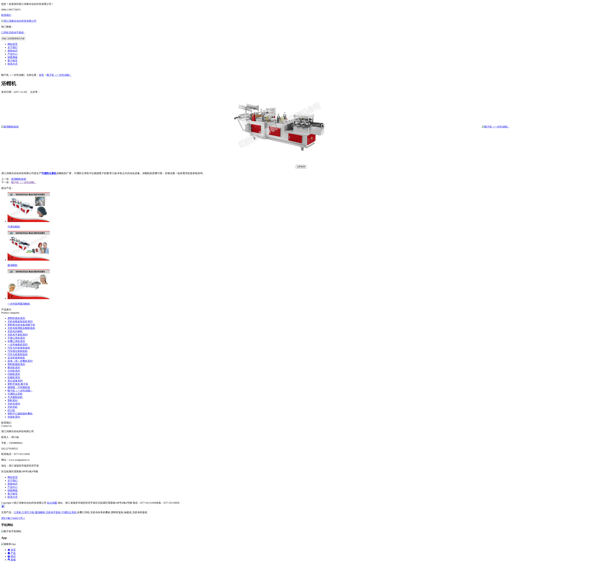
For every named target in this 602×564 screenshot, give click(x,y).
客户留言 (13, 60)
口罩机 (5, 32)
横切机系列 (14, 367)
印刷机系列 (14, 374)
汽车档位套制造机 (18, 351)
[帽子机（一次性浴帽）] (496, 126)
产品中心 (13, 54)
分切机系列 (14, 371)
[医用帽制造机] (10, 126)
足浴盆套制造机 (16, 357)
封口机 (11, 410)
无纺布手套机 (16, 32)
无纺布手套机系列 (18, 334)
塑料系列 (13, 400)
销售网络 (13, 57)
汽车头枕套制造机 (18, 354)
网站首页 (13, 44)
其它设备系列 (15, 380)
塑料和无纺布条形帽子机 (21, 324)
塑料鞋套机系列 (16, 318)
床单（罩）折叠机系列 (20, 361)
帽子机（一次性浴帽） (59, 75)
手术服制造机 (15, 397)
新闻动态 (13, 50)
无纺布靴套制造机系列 (20, 321)
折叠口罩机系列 (16, 341)
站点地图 (52, 502)
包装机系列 (14, 417)
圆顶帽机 (40, 512)
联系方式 (13, 64)
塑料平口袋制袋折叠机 (20, 413)
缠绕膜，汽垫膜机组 (19, 387)
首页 (41, 75)
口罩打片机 (28, 512)
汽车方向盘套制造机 (19, 347)
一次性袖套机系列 (18, 344)
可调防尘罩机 (15, 394)
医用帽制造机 (18, 179)
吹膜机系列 (14, 377)
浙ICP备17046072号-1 (13, 518)
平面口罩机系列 (16, 338)
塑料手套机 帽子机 (18, 384)
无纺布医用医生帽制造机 (21, 328)
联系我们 (6, 15)
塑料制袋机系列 (16, 364)
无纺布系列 (14, 403)
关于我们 (13, 47)
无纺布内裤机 (15, 331)
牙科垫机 (13, 407)
